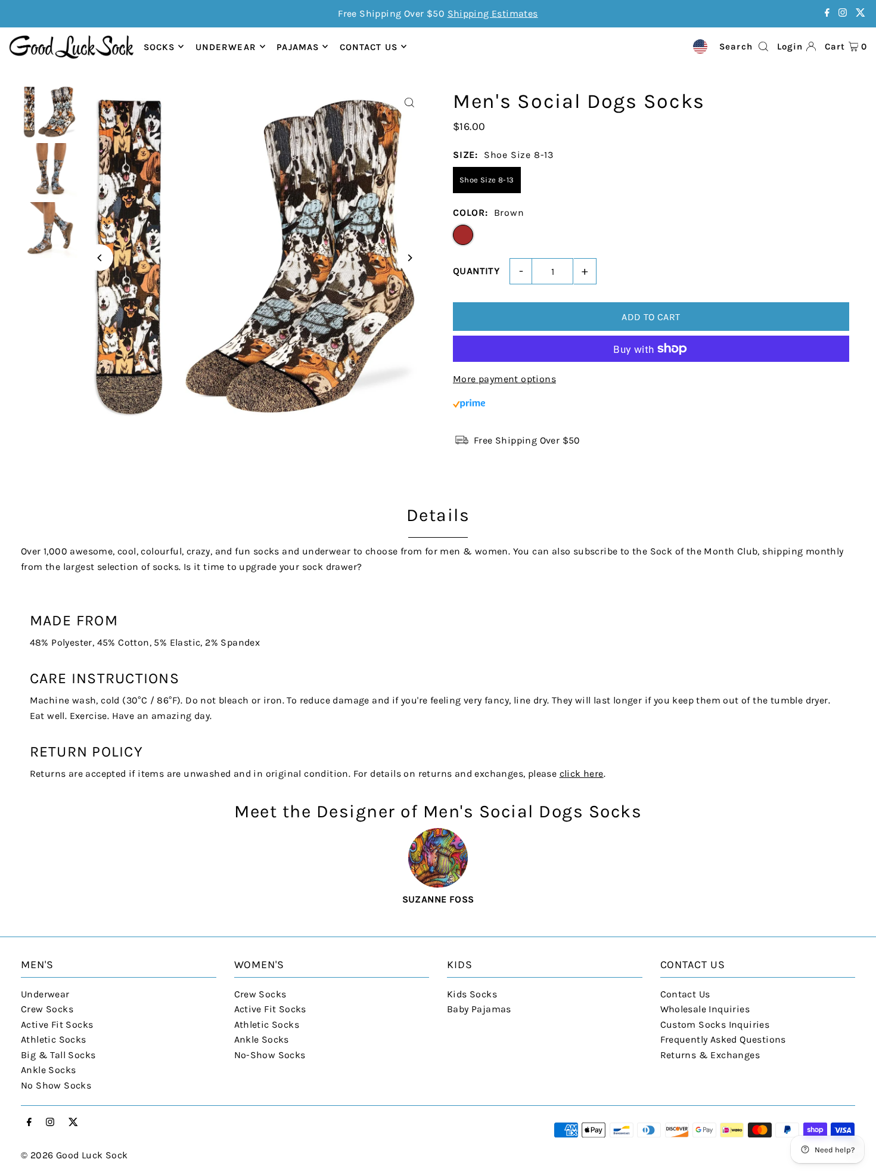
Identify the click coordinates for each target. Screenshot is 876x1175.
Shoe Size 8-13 (486, 179)
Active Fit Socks (57, 1024)
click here (582, 773)
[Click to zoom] (409, 102)
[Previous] (99, 257)
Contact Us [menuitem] (368, 46)
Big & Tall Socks (58, 1055)
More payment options (504, 379)
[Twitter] (860, 13)
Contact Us (685, 994)
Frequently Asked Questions (723, 1039)
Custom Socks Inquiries (715, 1024)
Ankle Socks (48, 1069)
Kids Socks (472, 994)
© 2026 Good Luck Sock (74, 1155)
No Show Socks (56, 1085)
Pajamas (298, 46)
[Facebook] (827, 13)
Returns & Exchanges (710, 1055)
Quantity (476, 271)
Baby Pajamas (479, 1009)
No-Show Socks (270, 1055)
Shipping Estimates (493, 13)
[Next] (409, 257)
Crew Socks (47, 1009)
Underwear (225, 46)
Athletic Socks (53, 1039)
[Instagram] (842, 13)
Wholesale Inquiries (705, 1009)
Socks (159, 46)
